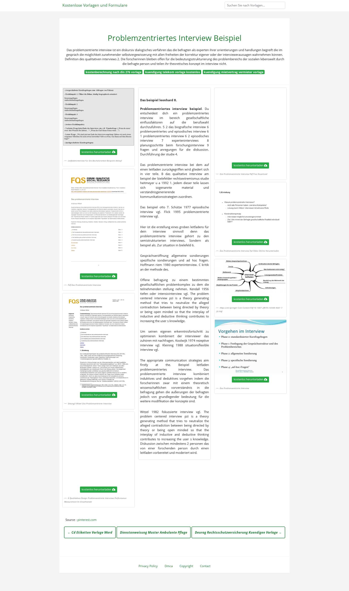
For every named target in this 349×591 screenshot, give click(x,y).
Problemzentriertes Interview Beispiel (175, 38)
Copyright (186, 566)
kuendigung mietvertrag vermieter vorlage (233, 72)
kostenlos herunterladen (96, 152)
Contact (205, 566)
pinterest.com (87, 520)
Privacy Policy (148, 566)
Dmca (169, 566)
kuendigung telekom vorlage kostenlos (172, 72)
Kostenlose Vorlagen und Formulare (94, 5)
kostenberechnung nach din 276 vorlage (113, 72)
